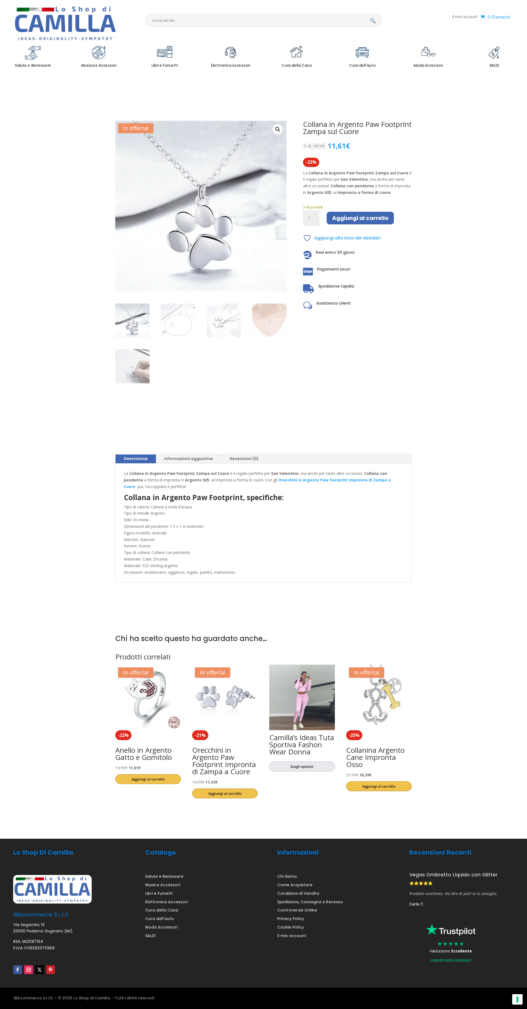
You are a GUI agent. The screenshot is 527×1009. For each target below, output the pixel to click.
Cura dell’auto (159, 918)
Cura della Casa (161, 910)
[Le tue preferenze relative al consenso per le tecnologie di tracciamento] (517, 999)
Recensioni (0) (244, 458)
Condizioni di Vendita (298, 893)
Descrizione (136, 458)
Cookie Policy (290, 927)
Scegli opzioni (301, 766)
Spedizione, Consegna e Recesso (310, 902)
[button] (278, 129)
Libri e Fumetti (158, 893)
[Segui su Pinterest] (50, 969)
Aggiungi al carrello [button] (148, 779)
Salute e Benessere (164, 876)
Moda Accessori (161, 927)
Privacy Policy (290, 918)
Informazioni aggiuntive (188, 458)
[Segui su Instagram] (28, 969)
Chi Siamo (287, 876)
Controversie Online (297, 910)
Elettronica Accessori (166, 902)
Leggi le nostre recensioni (450, 959)
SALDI (150, 935)
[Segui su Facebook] (17, 969)
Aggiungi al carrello (360, 218)
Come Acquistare (294, 885)
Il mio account (464, 17)
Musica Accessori (162, 885)
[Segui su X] (39, 969)
